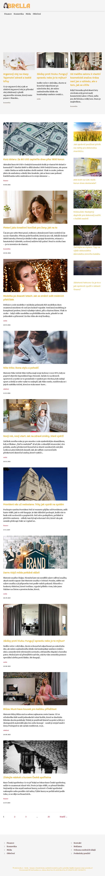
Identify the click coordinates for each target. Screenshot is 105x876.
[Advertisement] (52, 30)
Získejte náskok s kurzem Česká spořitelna (27, 777)
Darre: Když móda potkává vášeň (21, 572)
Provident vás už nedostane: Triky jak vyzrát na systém (33, 504)
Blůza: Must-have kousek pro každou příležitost (29, 709)
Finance (8, 14)
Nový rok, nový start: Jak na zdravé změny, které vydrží (33, 436)
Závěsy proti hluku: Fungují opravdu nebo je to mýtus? (34, 640)
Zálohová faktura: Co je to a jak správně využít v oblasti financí (87, 286)
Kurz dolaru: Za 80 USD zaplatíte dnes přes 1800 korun (33, 159)
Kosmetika (19, 14)
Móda (28, 14)
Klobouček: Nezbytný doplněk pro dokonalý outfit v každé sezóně (87, 215)
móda (39, 99)
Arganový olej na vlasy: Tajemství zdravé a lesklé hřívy (17, 78)
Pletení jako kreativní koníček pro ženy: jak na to (30, 227)
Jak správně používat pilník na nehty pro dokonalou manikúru (87, 147)
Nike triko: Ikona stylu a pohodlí (21, 367)
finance (5, 180)
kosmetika (6, 102)
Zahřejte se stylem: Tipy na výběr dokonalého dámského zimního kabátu (87, 250)
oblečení (6, 389)
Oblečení (37, 14)
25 (49, 817)
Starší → (63, 817)
